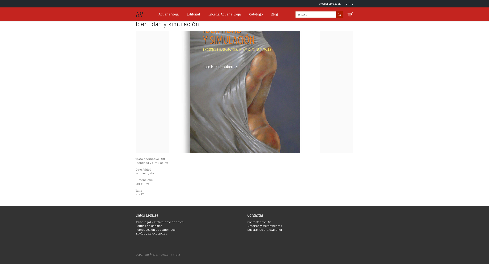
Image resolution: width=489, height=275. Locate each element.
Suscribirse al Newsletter (264, 229)
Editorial (193, 14)
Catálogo (256, 14)
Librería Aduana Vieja (224, 14)
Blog (274, 14)
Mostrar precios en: (330, 4)
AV (139, 14)
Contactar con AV (259, 222)
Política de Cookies (149, 225)
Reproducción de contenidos (156, 229)
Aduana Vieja (169, 14)
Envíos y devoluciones (151, 233)
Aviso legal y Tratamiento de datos (160, 222)
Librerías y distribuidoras (264, 225)
